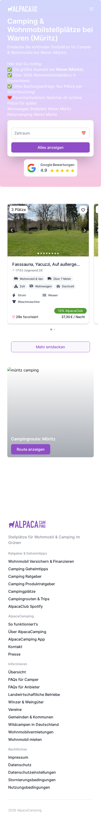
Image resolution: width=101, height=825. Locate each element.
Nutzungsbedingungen (29, 787)
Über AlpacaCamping (27, 631)
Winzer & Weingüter (26, 702)
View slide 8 (58, 253)
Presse (14, 654)
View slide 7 (55, 253)
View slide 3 (44, 253)
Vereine (15, 709)
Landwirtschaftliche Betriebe (34, 694)
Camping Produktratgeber (31, 583)
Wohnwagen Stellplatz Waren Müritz (39, 108)
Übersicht (17, 672)
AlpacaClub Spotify (25, 606)
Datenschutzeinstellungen (32, 772)
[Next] (84, 230)
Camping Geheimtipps (28, 568)
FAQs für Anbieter (24, 687)
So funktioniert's (23, 624)
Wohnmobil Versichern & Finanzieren (41, 561)
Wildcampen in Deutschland (33, 724)
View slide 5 (49, 253)
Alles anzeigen (51, 147)
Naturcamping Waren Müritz (32, 114)
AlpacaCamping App (26, 639)
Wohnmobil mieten (25, 739)
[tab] (51, 329)
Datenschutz (19, 764)
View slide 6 (52, 253)
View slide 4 (46, 253)
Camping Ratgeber (25, 576)
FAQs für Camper (23, 679)
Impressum (18, 757)
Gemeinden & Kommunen (30, 717)
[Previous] (12, 230)
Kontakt (15, 646)
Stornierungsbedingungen (32, 779)
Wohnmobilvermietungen (31, 732)
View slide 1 (38, 253)
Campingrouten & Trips (29, 598)
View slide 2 (41, 253)
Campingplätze (21, 591)
